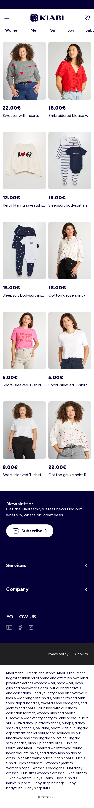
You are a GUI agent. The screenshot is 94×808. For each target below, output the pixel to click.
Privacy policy (57, 654)
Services (16, 565)
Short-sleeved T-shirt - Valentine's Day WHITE (70, 385)
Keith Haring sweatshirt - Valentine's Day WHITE (24, 205)
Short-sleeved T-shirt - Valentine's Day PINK (24, 385)
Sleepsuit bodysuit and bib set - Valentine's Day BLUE (24, 295)
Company (17, 589)
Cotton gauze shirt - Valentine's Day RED (70, 295)
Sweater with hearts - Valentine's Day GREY (24, 115)
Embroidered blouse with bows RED (70, 115)
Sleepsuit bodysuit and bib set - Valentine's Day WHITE (70, 205)
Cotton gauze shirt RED (70, 474)
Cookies (81, 654)
